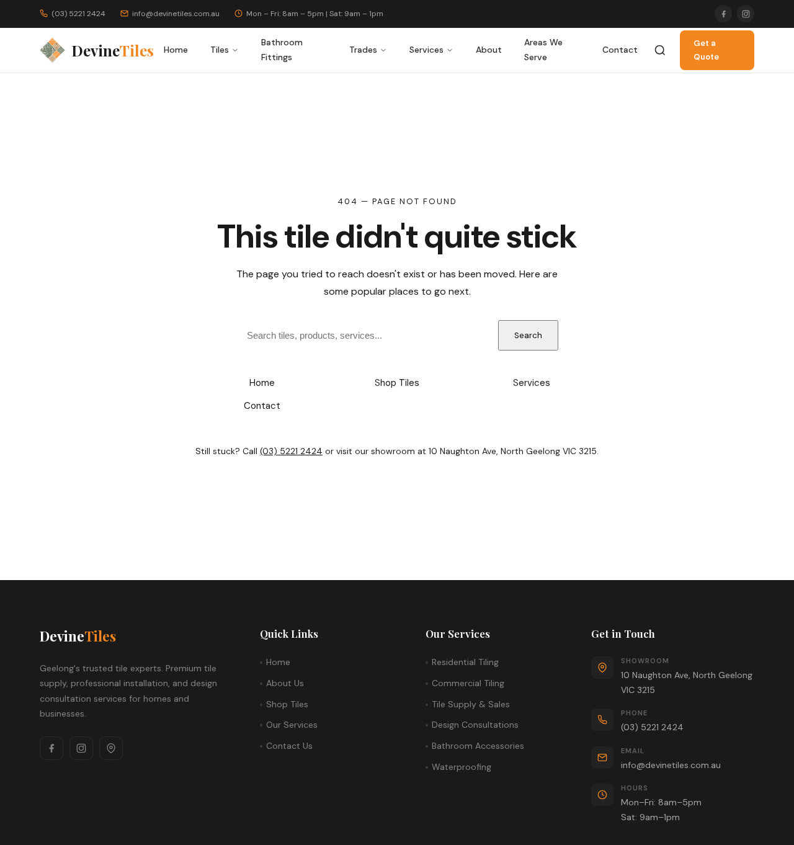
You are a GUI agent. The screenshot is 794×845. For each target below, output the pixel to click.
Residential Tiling (465, 662)
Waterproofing (461, 766)
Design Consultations (475, 724)
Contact (620, 49)
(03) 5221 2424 (291, 451)
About (489, 49)
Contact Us (289, 745)
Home (176, 49)
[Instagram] (745, 13)
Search (528, 335)
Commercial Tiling (468, 683)
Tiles (219, 49)
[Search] (660, 50)
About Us (285, 683)
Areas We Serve (543, 50)
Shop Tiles (397, 383)
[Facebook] (723, 13)
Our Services (292, 724)
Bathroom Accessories (478, 745)
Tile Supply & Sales (471, 704)
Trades (363, 49)
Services (426, 49)
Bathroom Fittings (282, 50)
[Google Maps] (111, 748)
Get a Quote (706, 50)
